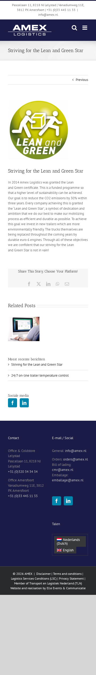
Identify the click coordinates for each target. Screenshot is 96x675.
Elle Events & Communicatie (66, 588)
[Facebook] (12, 402)
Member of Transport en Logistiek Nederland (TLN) (48, 583)
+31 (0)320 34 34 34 (23, 471)
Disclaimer (43, 574)
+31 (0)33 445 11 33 (23, 496)
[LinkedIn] (24, 402)
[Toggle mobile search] (74, 27)
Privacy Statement (71, 578)
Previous (82, 79)
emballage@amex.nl (67, 480)
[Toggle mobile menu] (85, 27)
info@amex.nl (48, 15)
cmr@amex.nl (62, 469)
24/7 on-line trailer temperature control (40, 375)
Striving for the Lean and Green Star (36, 364)
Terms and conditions (67, 574)
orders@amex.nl (75, 459)
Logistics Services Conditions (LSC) (34, 578)
